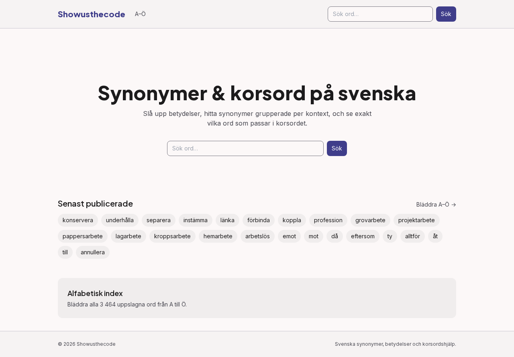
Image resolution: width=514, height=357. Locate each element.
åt (435, 236)
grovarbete (370, 220)
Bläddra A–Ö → (436, 204)
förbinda (258, 220)
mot (313, 236)
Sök (446, 13)
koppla (292, 220)
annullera (93, 252)
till (65, 252)
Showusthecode (91, 14)
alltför (412, 236)
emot (289, 236)
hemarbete (218, 236)
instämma (196, 220)
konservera (78, 220)
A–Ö (140, 13)
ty (390, 236)
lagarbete (128, 236)
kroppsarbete (172, 236)
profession (328, 220)
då (334, 236)
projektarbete (416, 220)
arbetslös (257, 236)
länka (227, 220)
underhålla (120, 220)
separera (159, 220)
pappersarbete (83, 236)
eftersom (363, 236)
